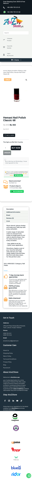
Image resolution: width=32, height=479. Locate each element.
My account (6, 367)
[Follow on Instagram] (9, 401)
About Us (6, 350)
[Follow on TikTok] (21, 401)
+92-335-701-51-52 (13, 12)
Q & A (8, 221)
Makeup (20, 70)
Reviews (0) (10, 218)
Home (5, 70)
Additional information (13, 212)
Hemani (5, 270)
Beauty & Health (12, 70)
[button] (26, 79)
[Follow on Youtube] (17, 401)
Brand (8, 215)
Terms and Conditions (9, 359)
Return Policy (7, 356)
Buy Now (16, 148)
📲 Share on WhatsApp (16, 191)
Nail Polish (10, 72)
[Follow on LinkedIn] (13, 401)
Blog (4, 365)
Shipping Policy (8, 353)
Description (10, 209)
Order (7, 153)
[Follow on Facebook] (5, 401)
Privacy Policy (7, 362)
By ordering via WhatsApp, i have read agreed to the (16, 162)
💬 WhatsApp (18, 175)
